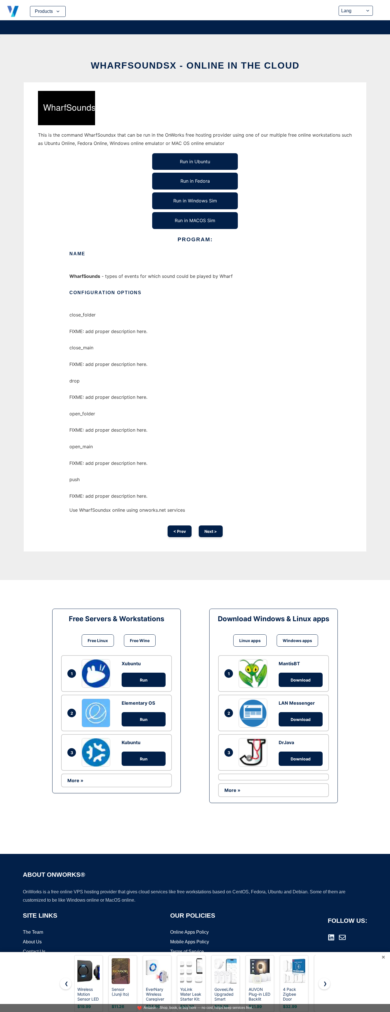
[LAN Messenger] (254, 713)
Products (44, 11)
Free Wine (140, 640)
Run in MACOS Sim (195, 220)
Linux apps (250, 640)
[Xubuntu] (97, 673)
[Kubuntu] (97, 752)
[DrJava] (254, 752)
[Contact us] (342, 937)
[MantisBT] (254, 673)
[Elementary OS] (97, 713)
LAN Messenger (297, 703)
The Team (33, 932)
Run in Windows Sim (195, 201)
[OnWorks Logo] (13, 11)
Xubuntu (131, 663)
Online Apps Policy (189, 932)
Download (301, 680)
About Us (32, 941)
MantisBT (289, 663)
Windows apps (297, 640)
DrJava (286, 742)
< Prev (179, 531)
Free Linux (98, 640)
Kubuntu (131, 742)
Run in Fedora (195, 181)
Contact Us (34, 951)
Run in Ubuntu (195, 161)
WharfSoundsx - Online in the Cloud (195, 65)
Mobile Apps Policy (189, 941)
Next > (210, 531)
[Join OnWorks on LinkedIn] (331, 937)
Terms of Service (187, 951)
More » (75, 780)
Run (144, 680)
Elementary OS (138, 703)
